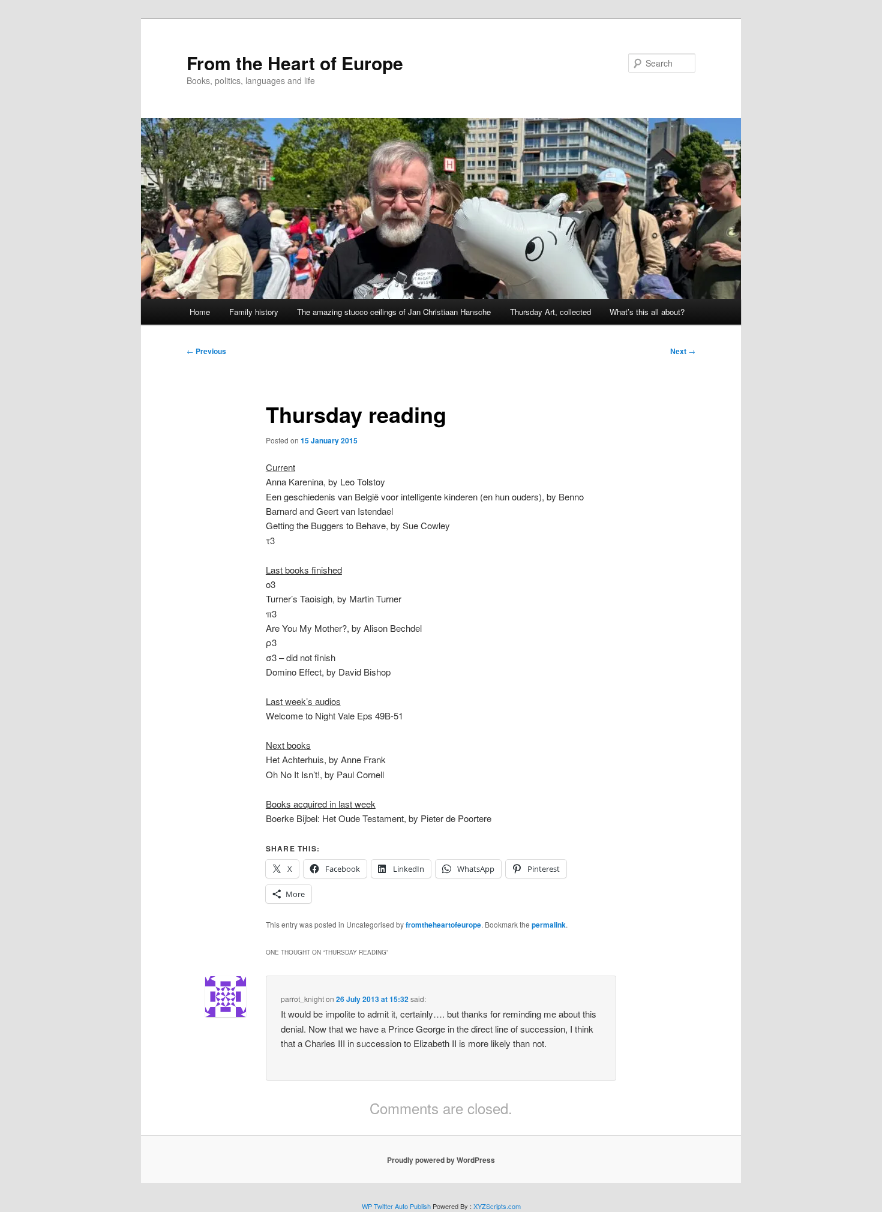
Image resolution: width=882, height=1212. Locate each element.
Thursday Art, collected (550, 311)
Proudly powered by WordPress (441, 1159)
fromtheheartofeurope (443, 924)
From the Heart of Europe (295, 63)
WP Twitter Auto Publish (396, 1206)
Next (682, 351)
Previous (206, 351)
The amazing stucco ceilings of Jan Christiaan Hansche (394, 311)
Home (200, 311)
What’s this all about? (647, 311)
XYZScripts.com (497, 1206)
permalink (549, 924)
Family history (253, 311)
